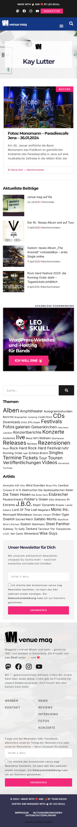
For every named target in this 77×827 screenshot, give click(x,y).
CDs (59, 415)
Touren (55, 457)
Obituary (37, 514)
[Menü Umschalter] (61, 26)
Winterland (31, 533)
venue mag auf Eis (39, 197)
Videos (49, 462)
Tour (43, 458)
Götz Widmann (57, 499)
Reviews (32, 443)
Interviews (63, 427)
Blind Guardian (35, 485)
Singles (56, 452)
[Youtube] (37, 11)
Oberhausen (58, 438)
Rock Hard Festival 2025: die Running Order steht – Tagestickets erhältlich (46, 277)
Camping (32, 417)
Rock (6, 448)
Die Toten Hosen (17, 494)
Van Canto (16, 533)
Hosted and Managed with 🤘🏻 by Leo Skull (38, 803)
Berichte (8, 417)
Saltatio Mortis (45, 519)
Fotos (8, 426)
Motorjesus (24, 514)
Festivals (51, 421)
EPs (30, 422)
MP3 (36, 438)
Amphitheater (31, 411)
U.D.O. (6, 533)
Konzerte (53, 432)
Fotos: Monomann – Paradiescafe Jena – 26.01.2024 (38, 135)
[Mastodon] (17, 11)
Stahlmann (38, 524)
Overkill (9, 519)
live (20, 437)
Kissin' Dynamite (44, 505)
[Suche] (66, 390)
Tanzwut (43, 528)
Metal (29, 438)
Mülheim (45, 438)
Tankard (31, 529)
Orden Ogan (60, 514)
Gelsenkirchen (44, 427)
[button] (71, 23)
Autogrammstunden (58, 411)
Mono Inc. (60, 509)
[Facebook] (24, 11)
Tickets (30, 457)
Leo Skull (11, 657)
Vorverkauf (63, 463)
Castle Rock (45, 417)
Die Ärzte (36, 495)
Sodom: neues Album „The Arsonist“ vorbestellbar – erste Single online (47, 252)
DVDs (24, 422)
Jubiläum (7, 433)
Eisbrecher (58, 494)
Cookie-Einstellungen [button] (38, 822)
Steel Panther (58, 523)
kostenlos (9, 438)
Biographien (21, 417)
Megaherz (44, 509)
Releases (14, 442)
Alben (11, 410)
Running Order (12, 453)
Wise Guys (48, 533)
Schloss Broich (38, 453)
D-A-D (17, 490)
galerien (22, 426)
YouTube (7, 468)
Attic (22, 485)
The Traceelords (60, 528)
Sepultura (62, 519)
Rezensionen (54, 443)
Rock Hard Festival (44, 448)
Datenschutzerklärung (22, 597)
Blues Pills (51, 485)
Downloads (11, 422)
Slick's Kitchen (11, 524)
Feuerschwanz (13, 499)
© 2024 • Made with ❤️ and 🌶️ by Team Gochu (38, 799)
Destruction (29, 490)
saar (25, 453)
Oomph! (47, 515)
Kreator (60, 505)
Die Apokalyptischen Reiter (55, 490)
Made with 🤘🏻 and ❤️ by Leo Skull (38, 4)
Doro (45, 495)
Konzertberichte (27, 432)
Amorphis (8, 485)
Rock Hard (18, 448)
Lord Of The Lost (24, 510)
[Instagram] (31, 11)
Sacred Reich (24, 519)
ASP (17, 485)
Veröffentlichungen (22, 462)
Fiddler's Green (36, 499)
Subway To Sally (14, 528)
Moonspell (9, 514)
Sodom (25, 524)
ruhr (65, 448)
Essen (36, 422)
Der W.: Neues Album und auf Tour (50, 222)
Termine (12, 458)
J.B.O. (24, 503)
